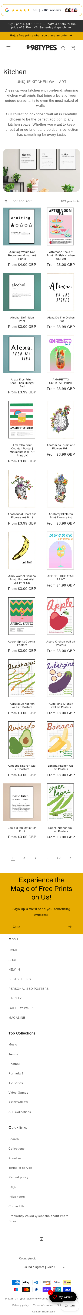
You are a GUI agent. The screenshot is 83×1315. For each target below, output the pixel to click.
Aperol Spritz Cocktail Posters (22, 643)
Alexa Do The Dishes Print (61, 319)
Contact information (43, 1311)
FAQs (12, 1187)
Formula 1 (16, 1073)
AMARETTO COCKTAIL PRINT (61, 381)
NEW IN (14, 969)
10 (58, 857)
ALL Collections (20, 1112)
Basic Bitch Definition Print (22, 829)
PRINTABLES (18, 1102)
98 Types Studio (24, 1298)
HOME (13, 950)
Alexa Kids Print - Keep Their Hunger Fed (22, 383)
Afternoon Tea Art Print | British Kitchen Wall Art (61, 255)
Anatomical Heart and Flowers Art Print (22, 516)
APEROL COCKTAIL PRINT (60, 578)
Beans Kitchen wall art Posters (60, 829)
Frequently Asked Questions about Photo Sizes (39, 1218)
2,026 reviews (51, 10)
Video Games (18, 1092)
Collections (17, 1148)
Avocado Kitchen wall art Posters (22, 767)
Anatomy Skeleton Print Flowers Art (61, 516)
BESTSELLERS (20, 979)
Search (14, 1139)
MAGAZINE (17, 1017)
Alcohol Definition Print (22, 319)
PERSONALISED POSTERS (29, 988)
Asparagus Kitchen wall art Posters (22, 705)
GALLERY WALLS (21, 1008)
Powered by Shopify (46, 1298)
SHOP (13, 960)
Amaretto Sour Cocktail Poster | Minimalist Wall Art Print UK (22, 450)
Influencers (17, 1196)
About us (15, 1158)
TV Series (16, 1083)
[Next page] (70, 857)
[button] (8, 48)
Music (13, 1044)
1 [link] (13, 858)
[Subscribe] (69, 926)
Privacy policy (20, 1305)
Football (14, 1063)
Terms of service (21, 1167)
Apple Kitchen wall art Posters (60, 643)
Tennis (13, 1054)
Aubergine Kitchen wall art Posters (61, 705)
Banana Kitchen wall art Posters (60, 767)
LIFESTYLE (17, 998)
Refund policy (19, 1177)
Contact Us (17, 1206)
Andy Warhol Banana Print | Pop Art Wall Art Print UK (22, 580)
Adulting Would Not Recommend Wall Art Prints (22, 255)
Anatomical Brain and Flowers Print (61, 447)
